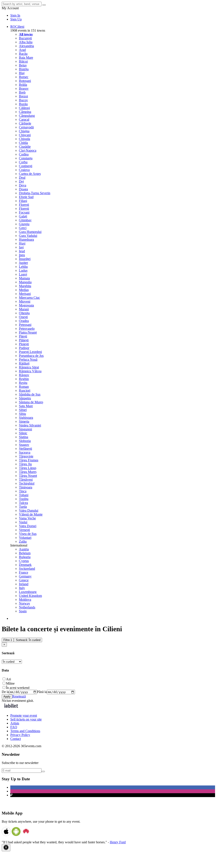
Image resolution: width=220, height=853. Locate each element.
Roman (24, 386)
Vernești (24, 530)
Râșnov (24, 375)
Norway (24, 603)
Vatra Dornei (27, 526)
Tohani (23, 495)
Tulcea (23, 503)
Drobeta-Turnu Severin (34, 193)
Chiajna (24, 131)
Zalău (23, 541)
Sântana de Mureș (31, 402)
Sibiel (23, 410)
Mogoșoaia (26, 305)
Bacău (23, 53)
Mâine (10, 683)
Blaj (21, 73)
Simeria (24, 421)
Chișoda (24, 139)
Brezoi (23, 96)
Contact (15, 739)
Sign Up (16, 19)
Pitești (23, 336)
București (25, 38)
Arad (22, 50)
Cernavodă (26, 127)
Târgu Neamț (28, 475)
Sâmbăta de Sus (29, 394)
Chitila (23, 143)
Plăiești (24, 340)
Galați (23, 216)
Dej (21, 181)
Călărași (24, 108)
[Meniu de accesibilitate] (6, 847)
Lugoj (23, 274)
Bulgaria (25, 557)
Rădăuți (24, 363)
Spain (23, 611)
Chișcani (25, 135)
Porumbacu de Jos (31, 355)
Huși (22, 243)
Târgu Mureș (28, 472)
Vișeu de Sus (28, 534)
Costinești (25, 166)
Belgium (25, 553)
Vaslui (23, 522)
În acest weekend (17, 688)
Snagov (24, 445)
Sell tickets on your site (26, 719)
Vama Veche (27, 518)
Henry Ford (118, 842)
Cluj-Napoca (27, 150)
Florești (24, 204)
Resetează (19, 696)
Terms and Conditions (25, 731)
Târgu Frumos (28, 460)
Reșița (23, 383)
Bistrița (24, 69)
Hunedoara (26, 239)
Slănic (23, 433)
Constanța (25, 158)
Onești (23, 317)
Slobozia (25, 441)
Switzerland (27, 568)
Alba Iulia (25, 42)
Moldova (25, 599)
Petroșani (25, 324)
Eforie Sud (26, 197)
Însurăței (25, 259)
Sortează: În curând (28, 640)
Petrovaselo (27, 328)
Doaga (23, 189)
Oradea (24, 321)
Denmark (25, 565)
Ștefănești (25, 448)
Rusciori (24, 390)
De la (5, 692)
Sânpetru (25, 398)
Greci (22, 228)
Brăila (23, 84)
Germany (25, 576)
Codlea (24, 154)
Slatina (23, 437)
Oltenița (24, 313)
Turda (23, 506)
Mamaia (24, 278)
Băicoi (23, 61)
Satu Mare (26, 406)
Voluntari (25, 537)
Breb (22, 92)
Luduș (23, 270)
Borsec (23, 77)
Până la (42, 692)
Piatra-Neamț (28, 332)
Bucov (23, 100)
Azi (8, 679)
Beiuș (23, 65)
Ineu (22, 255)
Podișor (24, 348)
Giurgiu (24, 224)
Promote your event (23, 715)
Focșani (24, 212)
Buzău (23, 104)
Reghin (24, 379)
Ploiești (24, 344)
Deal (22, 177)
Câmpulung (27, 115)
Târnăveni (26, 479)
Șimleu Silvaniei (30, 425)
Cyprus (24, 561)
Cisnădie (25, 146)
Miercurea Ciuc (29, 297)
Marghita (25, 286)
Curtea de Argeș (30, 174)
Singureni (25, 429)
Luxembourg (28, 592)
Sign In (15, 15)
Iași (21, 247)
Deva (22, 185)
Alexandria (26, 46)
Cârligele (25, 123)
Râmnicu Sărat (29, 367)
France (23, 572)
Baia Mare (26, 57)
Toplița (23, 499)
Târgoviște (26, 456)
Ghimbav (25, 220)
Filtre (7, 640)
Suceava (24, 452)
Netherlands (27, 607)
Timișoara (25, 487)
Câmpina (25, 112)
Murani (24, 309)
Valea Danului (28, 510)
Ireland (23, 584)
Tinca (22, 491)
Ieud (22, 251)
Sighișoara (26, 417)
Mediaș (24, 290)
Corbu (23, 162)
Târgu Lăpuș (27, 468)
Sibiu (22, 414)
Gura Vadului (28, 235)
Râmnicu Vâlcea (30, 371)
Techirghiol (26, 483)
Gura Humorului (30, 232)
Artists (14, 723)
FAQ (13, 727)
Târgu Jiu (25, 464)
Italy (22, 588)
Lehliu (23, 266)
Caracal (24, 119)
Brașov (24, 88)
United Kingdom (30, 595)
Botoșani (25, 81)
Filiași (23, 201)
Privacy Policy (20, 735)
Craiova (24, 170)
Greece (24, 580)
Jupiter (23, 263)
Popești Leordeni (30, 352)
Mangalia (25, 282)
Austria (24, 549)
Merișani (25, 294)
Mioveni (24, 301)
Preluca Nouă (28, 359)
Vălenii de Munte (31, 514)
